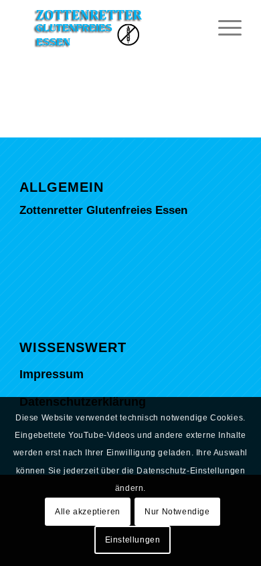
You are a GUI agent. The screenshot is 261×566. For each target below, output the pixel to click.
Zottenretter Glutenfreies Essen (103, 210)
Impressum (51, 374)
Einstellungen (133, 540)
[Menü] (223, 27)
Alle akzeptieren (87, 511)
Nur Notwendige (177, 511)
